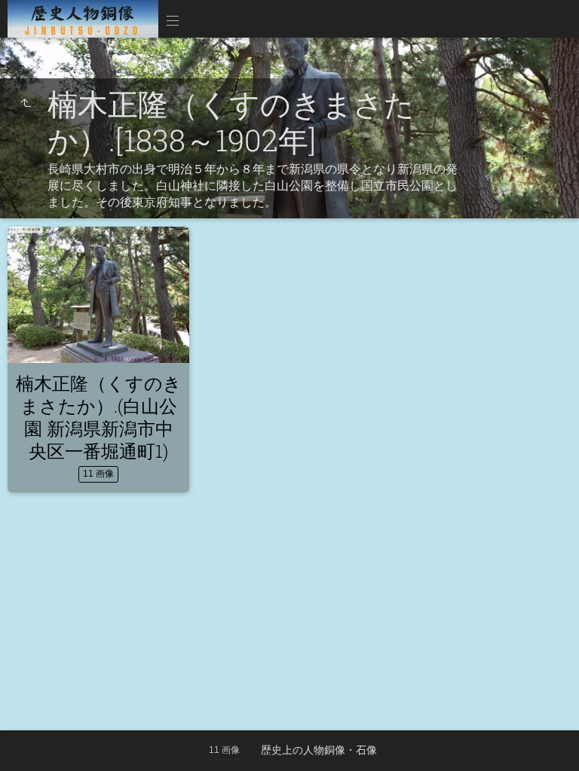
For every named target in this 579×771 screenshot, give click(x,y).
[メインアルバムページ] (83, 19)
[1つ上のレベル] (25, 104)
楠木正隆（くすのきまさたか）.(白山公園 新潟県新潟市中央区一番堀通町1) (99, 417)
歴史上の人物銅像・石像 (319, 750)
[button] (30, 740)
